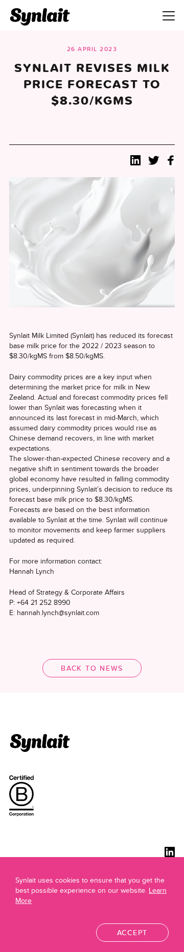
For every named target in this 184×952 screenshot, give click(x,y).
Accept (132, 932)
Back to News (92, 668)
